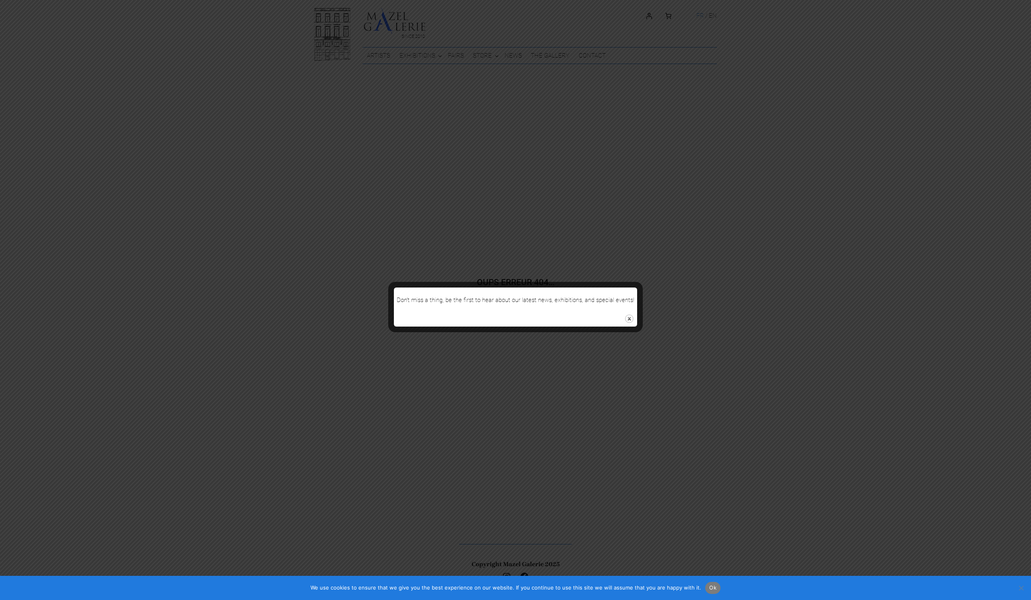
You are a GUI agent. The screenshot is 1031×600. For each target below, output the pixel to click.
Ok (712, 587)
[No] (1021, 588)
